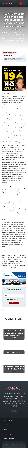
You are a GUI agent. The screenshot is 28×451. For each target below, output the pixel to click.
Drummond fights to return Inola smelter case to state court (14, 369)
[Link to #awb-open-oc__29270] (20, 3)
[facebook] (12, 411)
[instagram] (15, 411)
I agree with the (14, 299)
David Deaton (8, 34)
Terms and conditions (18, 299)
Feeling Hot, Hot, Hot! (14, 352)
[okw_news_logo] (7, 2)
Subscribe (14, 302)
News (22, 34)
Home (3, 38)
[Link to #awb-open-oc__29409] (24, 3)
